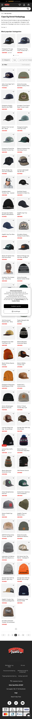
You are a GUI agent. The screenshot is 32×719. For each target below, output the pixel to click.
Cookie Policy (16, 301)
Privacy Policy (20, 299)
